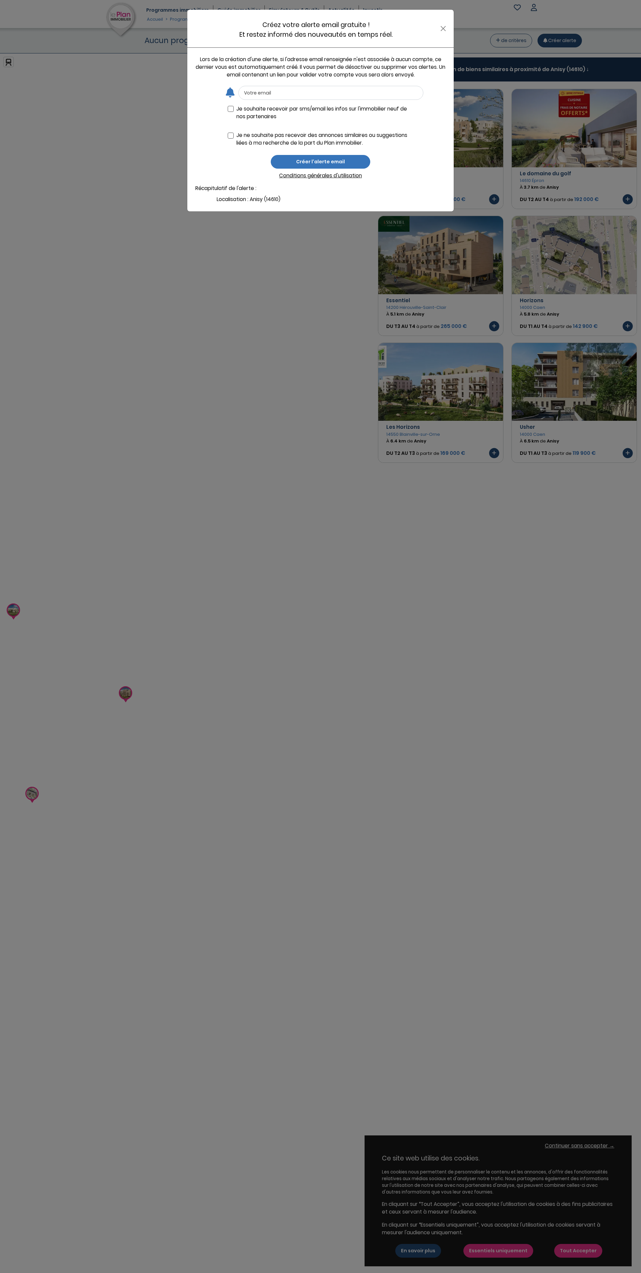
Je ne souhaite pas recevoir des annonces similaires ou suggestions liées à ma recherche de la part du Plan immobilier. (321, 139)
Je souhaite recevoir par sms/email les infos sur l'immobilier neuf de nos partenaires (321, 112)
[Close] (443, 28)
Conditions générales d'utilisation (320, 175)
